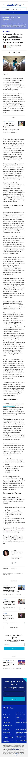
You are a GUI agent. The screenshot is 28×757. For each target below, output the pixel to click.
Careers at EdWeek (7, 725)
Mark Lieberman (7, 607)
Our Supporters (7, 722)
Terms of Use (18, 753)
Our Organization (7, 714)
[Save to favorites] (14, 52)
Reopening (13, 568)
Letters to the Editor (21, 714)
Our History (6, 717)
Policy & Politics (15, 9)
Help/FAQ (18, 717)
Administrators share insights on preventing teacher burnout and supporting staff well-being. (11, 131)
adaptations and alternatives (11, 434)
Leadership (7, 9)
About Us (5, 711)
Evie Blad (11, 45)
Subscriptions (6, 732)
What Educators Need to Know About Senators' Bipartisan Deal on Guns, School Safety (11, 589)
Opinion (12, 660)
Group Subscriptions (8, 737)
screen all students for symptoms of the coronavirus (11, 83)
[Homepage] (14, 5)
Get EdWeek (6, 729)
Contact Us (19, 711)
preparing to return (18, 320)
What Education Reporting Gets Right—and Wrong (9, 664)
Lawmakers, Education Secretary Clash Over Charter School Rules (9, 603)
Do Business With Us (22, 729)
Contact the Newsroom (22, 722)
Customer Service (20, 720)
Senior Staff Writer (15, 553)
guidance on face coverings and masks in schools (13, 404)
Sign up (13, 699)
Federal (5, 585)
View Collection (14, 627)
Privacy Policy (15, 749)
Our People (6, 720)
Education (6, 31)
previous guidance (14, 105)
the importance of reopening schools (15, 263)
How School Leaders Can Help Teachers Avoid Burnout (8, 125)
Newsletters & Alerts (8, 734)
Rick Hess (5, 668)
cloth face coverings (12, 419)
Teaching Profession (9, 121)
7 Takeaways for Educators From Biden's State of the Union (8, 618)
